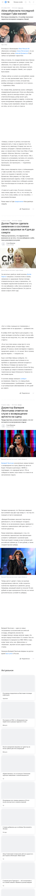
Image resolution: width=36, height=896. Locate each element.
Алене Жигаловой (23, 51)
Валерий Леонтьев (7, 463)
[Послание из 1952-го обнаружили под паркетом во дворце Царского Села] (18, 714)
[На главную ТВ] (8, 2)
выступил (9, 653)
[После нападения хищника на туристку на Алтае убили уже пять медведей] (18, 741)
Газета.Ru (20, 8)
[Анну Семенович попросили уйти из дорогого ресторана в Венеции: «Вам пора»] (18, 848)
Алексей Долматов (21, 53)
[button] (18, 32)
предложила (19, 201)
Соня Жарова (10, 243)
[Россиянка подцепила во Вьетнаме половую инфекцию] (18, 687)
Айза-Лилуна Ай (24, 48)
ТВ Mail (20, 220)
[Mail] (6, 2)
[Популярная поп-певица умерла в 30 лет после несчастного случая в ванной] (18, 794)
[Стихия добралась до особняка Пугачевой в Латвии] (18, 821)
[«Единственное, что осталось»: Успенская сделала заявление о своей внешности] (18, 767)
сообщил (23, 378)
